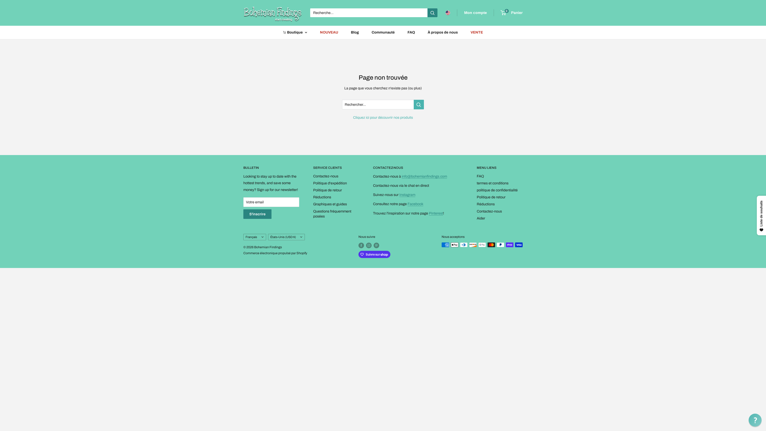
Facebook (415, 204)
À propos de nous (443, 32)
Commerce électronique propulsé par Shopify (275, 253)
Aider (481, 218)
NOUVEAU (329, 32)
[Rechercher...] (419, 104)
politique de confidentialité (497, 190)
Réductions (322, 197)
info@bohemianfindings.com (424, 176)
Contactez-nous (325, 176)
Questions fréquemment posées (332, 213)
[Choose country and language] (447, 12)
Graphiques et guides (330, 204)
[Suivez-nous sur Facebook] (361, 245)
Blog (355, 32)
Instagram (407, 195)
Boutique (295, 32)
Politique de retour (327, 190)
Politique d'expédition (330, 183)
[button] (755, 420)
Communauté (383, 32)
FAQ (411, 32)
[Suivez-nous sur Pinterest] (376, 245)
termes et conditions (492, 183)
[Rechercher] (432, 12)
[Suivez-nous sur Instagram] (369, 245)
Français (251, 237)
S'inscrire (257, 214)
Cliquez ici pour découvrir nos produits (383, 118)
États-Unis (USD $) (283, 237)
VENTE (477, 32)
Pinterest (436, 213)
